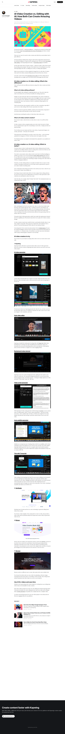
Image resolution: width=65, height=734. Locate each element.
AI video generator (19, 252)
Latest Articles (16, 5)
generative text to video (33, 75)
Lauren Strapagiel (6, 15)
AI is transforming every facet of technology (32, 50)
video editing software (38, 155)
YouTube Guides (34, 5)
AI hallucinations (42, 228)
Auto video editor (19, 315)
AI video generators (21, 591)
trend (21, 50)
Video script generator (21, 382)
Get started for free (8, 716)
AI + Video (22, 5)
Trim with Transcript (20, 453)
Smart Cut (41, 343)
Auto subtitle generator (21, 420)
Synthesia (19, 488)
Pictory (18, 520)
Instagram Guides (42, 5)
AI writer (41, 410)
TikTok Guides (48, 5)
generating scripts (38, 62)
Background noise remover (22, 351)
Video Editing (28, 5)
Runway (18, 551)
